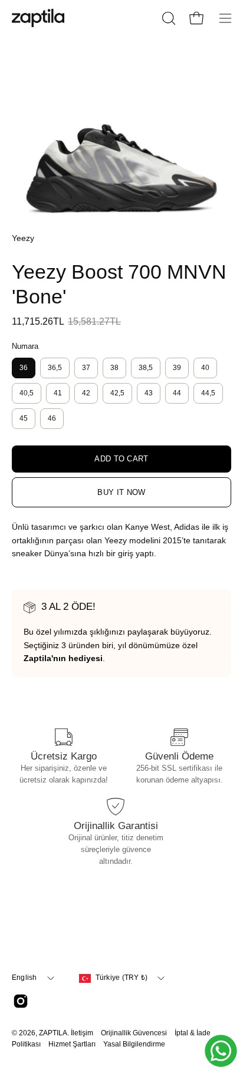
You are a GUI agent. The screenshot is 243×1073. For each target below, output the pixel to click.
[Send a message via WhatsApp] (221, 1051)
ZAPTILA (53, 1033)
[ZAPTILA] (38, 18)
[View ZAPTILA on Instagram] (20, 1001)
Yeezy (23, 238)
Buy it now (121, 492)
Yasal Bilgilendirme (134, 1044)
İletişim (82, 1033)
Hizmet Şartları (72, 1044)
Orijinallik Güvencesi (134, 1033)
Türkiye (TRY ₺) (122, 977)
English (24, 977)
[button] (167, 18)
